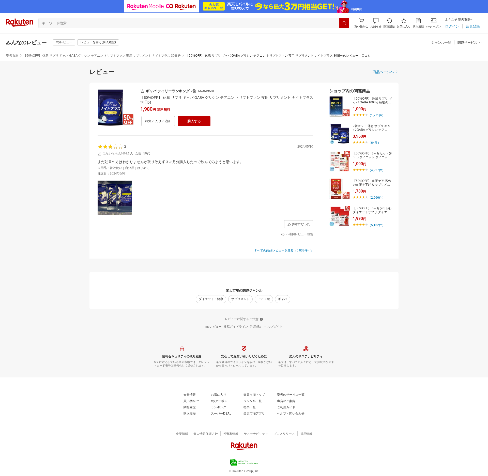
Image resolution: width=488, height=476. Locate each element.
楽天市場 (12, 55)
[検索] (344, 23)
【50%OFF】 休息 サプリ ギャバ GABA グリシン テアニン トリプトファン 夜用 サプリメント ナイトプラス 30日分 (102, 55)
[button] (376, 23)
